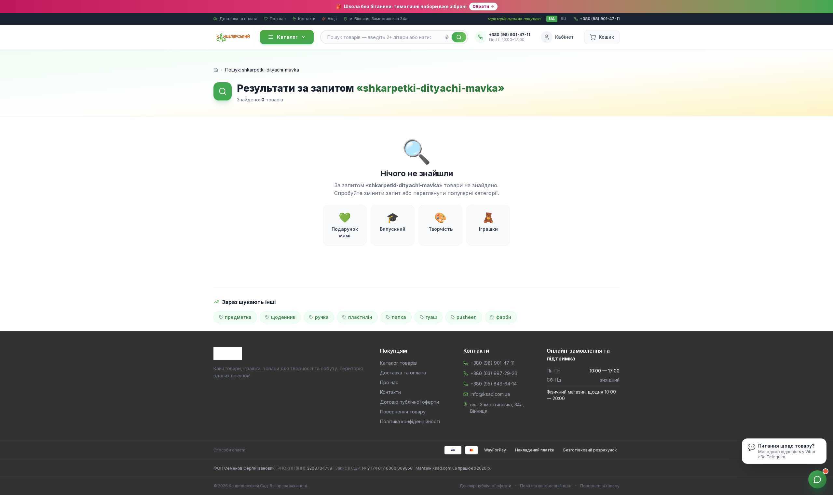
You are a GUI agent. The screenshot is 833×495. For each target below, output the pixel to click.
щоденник (283, 317)
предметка (238, 317)
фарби (503, 317)
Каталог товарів (398, 363)
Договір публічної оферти (409, 402)
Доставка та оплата (238, 18)
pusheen (467, 317)
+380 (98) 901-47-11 (492, 363)
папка (399, 317)
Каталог (287, 37)
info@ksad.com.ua (490, 394)
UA (552, 18)
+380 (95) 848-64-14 (494, 383)
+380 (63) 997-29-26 (494, 373)
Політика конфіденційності (410, 421)
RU (563, 18)
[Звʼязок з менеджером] (817, 479)
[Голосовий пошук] (447, 37)
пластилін (360, 317)
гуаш (431, 317)
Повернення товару (403, 411)
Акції (332, 18)
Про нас (278, 18)
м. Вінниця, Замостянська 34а (378, 18)
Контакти (306, 18)
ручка (322, 317)
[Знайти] (459, 37)
